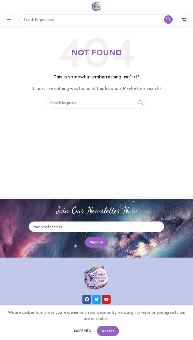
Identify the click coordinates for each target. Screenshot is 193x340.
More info (83, 331)
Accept (108, 331)
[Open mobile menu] (9, 20)
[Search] (141, 102)
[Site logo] (96, 6)
